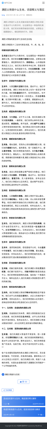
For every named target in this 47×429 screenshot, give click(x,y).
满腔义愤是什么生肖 (12, 374)
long (3, 15)
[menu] (43, 3)
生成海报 (8, 390)
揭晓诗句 (29, 15)
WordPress (38, 426)
